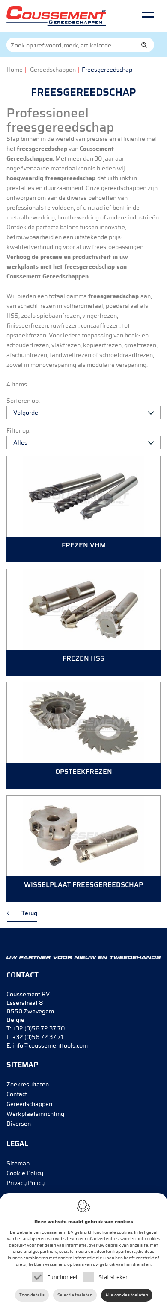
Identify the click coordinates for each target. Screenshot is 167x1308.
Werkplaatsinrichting (35, 1113)
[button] (144, 44)
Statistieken (113, 1277)
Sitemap (18, 1163)
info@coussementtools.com (50, 1045)
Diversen (18, 1123)
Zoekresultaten (27, 1084)
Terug (29, 913)
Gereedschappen (53, 69)
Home (14, 69)
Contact (16, 1094)
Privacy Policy (25, 1183)
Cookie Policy (24, 1173)
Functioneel (62, 1277)
